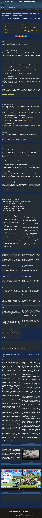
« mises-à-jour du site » (26, 120)
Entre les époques (35, 127)
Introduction (4, 125)
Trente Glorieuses (18, 5)
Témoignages (3, 7)
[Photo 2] (18, 490)
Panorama (12, 5)
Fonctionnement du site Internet (28, 26)
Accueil (2, 5)
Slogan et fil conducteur (9, 27)
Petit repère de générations (27, 28)
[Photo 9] (24, 490)
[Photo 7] (22, 490)
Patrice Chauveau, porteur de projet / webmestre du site (23, 515)
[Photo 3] (19, 490)
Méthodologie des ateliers (13, 127)
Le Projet (7, 5)
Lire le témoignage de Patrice (8, 94)
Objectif (6, 26)
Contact (15, 7)
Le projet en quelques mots (9, 24)
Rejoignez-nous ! (7, 29)
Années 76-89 (25, 5)
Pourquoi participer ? (26, 24)
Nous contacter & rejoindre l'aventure (29, 27)
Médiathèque (10, 7)
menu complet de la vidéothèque (19, 139)
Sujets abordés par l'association (22, 125)
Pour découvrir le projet (9, 32)
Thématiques (32, 5)
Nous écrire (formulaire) (7, 189)
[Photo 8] (23, 490)
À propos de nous (7, 30)
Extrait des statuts (11, 125)
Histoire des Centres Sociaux (25, 127)
